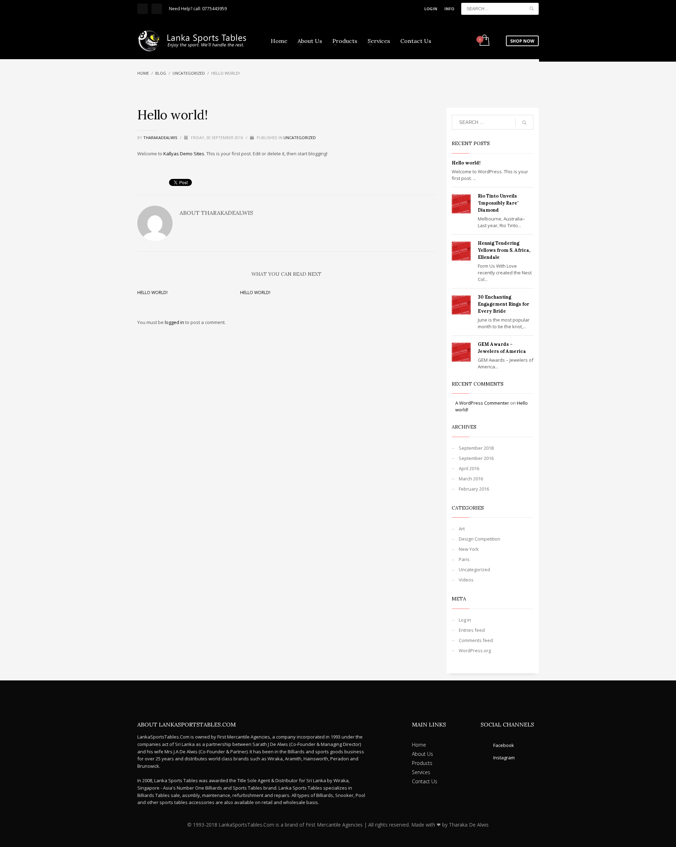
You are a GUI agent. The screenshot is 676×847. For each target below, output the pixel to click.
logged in (175, 322)
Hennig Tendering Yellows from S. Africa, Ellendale (504, 250)
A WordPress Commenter (482, 403)
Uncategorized (299, 137)
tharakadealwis (160, 137)
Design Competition (479, 539)
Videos (466, 580)
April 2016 (469, 468)
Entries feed (472, 630)
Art (462, 528)
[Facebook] (142, 9)
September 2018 (476, 448)
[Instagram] (156, 9)
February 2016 (474, 489)
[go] (531, 8)
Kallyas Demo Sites (183, 153)
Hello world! (152, 292)
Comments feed (476, 640)
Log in (465, 620)
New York (469, 549)
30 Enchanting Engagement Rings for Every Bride (503, 304)
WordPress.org (475, 650)
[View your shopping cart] (484, 41)
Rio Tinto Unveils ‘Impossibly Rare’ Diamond (498, 203)
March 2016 (471, 478)
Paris (464, 559)
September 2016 (476, 458)
